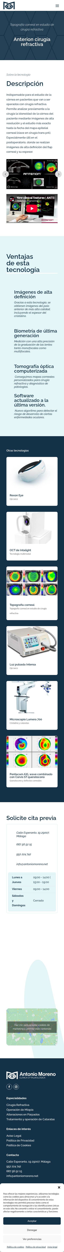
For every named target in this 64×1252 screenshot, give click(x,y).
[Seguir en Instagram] (16, 1087)
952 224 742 (23, 854)
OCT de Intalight (20, 550)
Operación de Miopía (19, 1109)
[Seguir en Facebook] (9, 1087)
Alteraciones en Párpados (23, 1114)
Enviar (45, 990)
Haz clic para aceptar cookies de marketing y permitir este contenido (32, 1027)
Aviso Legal (13, 1135)
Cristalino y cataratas (19, 723)
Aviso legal (52, 1247)
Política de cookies (15, 1247)
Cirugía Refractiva (17, 1105)
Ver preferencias (32, 1239)
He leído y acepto (32, 978)
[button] (59, 1187)
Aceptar (32, 1221)
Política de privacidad (36, 1247)
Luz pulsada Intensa (23, 664)
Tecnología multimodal (20, 554)
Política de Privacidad (20, 1140)
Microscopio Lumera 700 (26, 719)
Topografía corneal (22, 604)
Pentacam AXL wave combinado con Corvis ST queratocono (31, 776)
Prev (5, 174)
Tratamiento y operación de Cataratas (30, 1119)
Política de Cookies (18, 1145)
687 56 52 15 (24, 844)
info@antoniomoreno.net (32, 864)
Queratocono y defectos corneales (26, 781)
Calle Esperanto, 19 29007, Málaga (28, 1161)
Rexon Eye (16, 495)
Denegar (32, 1230)
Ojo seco (14, 499)
